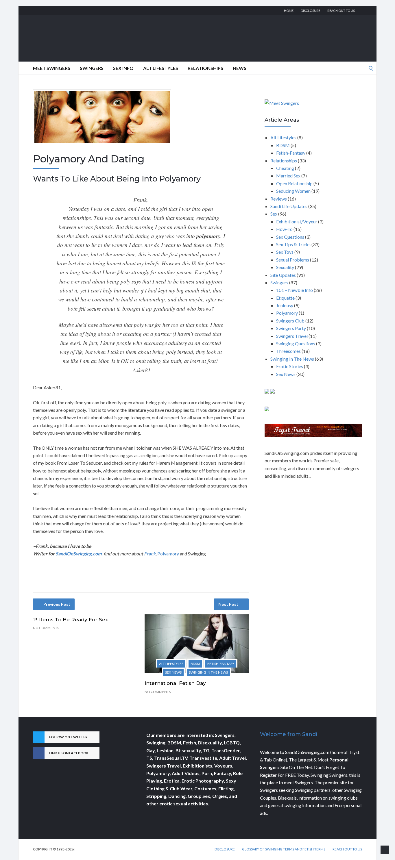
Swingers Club (290, 320)
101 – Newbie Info (294, 290)
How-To (284, 229)
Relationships (205, 68)
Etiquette (285, 298)
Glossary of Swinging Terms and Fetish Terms (283, 849)
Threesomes (288, 351)
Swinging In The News (208, 672)
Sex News (173, 672)
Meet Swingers (51, 68)
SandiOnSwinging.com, (79, 553)
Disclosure (310, 10)
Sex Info (123, 68)
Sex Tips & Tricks (293, 244)
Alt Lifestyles (160, 68)
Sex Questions (290, 237)
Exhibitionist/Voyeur (296, 221)
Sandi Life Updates (288, 206)
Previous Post (56, 604)
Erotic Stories (289, 366)
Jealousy (284, 305)
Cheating (285, 168)
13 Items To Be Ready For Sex (70, 619)
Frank (150, 553)
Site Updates (283, 275)
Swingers (92, 68)
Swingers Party (291, 328)
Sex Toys (285, 252)
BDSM (195, 663)
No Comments (46, 628)
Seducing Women (293, 191)
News (239, 68)
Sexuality (285, 267)
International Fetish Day (175, 683)
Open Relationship (294, 183)
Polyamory (168, 553)
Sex (273, 213)
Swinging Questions (295, 343)
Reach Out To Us (341, 10)
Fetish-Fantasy (220, 663)
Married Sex (288, 175)
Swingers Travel (292, 336)
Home (289, 10)
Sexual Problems (292, 259)
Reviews (278, 198)
